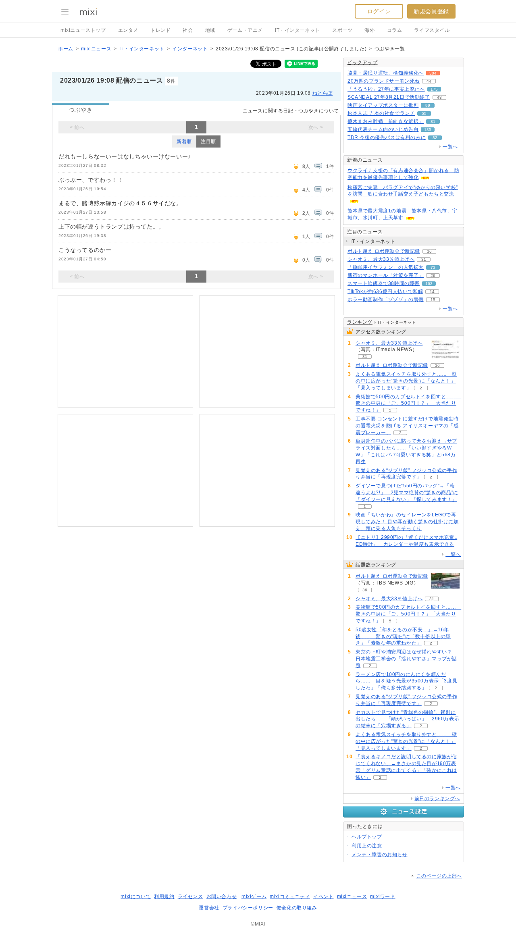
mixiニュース (96, 49)
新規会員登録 (431, 11)
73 (433, 267)
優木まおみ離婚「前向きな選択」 (385, 121)
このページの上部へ (439, 876)
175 (434, 89)
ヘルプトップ (367, 837)
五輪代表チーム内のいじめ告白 (382, 129)
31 (423, 259)
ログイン (379, 11)
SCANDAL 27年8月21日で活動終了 (388, 97)
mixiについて (136, 896)
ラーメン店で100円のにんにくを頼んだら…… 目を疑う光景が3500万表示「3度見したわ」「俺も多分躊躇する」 (406, 681)
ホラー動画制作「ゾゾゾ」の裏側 (385, 299)
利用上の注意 (367, 846)
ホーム (65, 49)
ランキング (359, 322)
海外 (369, 30)
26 (433, 275)
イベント (323, 896)
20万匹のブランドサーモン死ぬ (383, 81)
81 (433, 121)
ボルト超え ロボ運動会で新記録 (383, 251)
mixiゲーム (253, 896)
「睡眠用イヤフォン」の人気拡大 (385, 267)
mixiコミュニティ (290, 896)
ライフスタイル (431, 30)
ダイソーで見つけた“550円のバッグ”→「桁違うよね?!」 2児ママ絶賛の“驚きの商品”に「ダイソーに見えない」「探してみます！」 (407, 492)
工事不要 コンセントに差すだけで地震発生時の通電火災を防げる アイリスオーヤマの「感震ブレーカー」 (407, 425)
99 (427, 105)
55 (424, 113)
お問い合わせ (221, 896)
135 (427, 129)
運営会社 (209, 908)
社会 (188, 30)
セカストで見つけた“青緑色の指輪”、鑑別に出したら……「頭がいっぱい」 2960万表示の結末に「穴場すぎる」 (407, 719)
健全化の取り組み (297, 908)
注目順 (208, 141)
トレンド (160, 30)
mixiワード (382, 896)
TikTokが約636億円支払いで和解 (385, 291)
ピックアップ (362, 62)
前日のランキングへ (437, 798)
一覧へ (450, 147)
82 (435, 137)
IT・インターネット (297, 30)
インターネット (190, 49)
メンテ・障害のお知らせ (380, 854)
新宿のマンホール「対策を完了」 (385, 275)
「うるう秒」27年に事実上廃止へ (386, 89)
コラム (394, 30)
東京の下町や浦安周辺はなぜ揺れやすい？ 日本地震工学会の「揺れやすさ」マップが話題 (406, 658)
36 (429, 251)
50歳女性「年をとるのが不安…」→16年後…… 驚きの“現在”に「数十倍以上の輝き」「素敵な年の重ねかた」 (403, 636)
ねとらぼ (322, 93)
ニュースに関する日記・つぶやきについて (291, 111)
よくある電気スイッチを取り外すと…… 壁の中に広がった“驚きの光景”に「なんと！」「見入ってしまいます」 (406, 381)
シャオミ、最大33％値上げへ (380, 259)
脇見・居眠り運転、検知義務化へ (385, 73)
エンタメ (128, 30)
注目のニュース (365, 232)
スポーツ (342, 30)
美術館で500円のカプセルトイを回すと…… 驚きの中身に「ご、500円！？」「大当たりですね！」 (408, 403)
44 (429, 81)
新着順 (184, 141)
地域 (210, 30)
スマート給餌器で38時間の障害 (383, 283)
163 (429, 283)
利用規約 (164, 896)
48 (439, 97)
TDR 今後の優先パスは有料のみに (386, 137)
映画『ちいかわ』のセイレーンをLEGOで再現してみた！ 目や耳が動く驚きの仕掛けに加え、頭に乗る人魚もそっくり (407, 521)
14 (432, 291)
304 (433, 73)
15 (433, 299)
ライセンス (190, 896)
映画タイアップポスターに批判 (382, 105)
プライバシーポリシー (248, 908)
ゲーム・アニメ (245, 30)
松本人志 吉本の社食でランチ (381, 113)
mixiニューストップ (83, 30)
